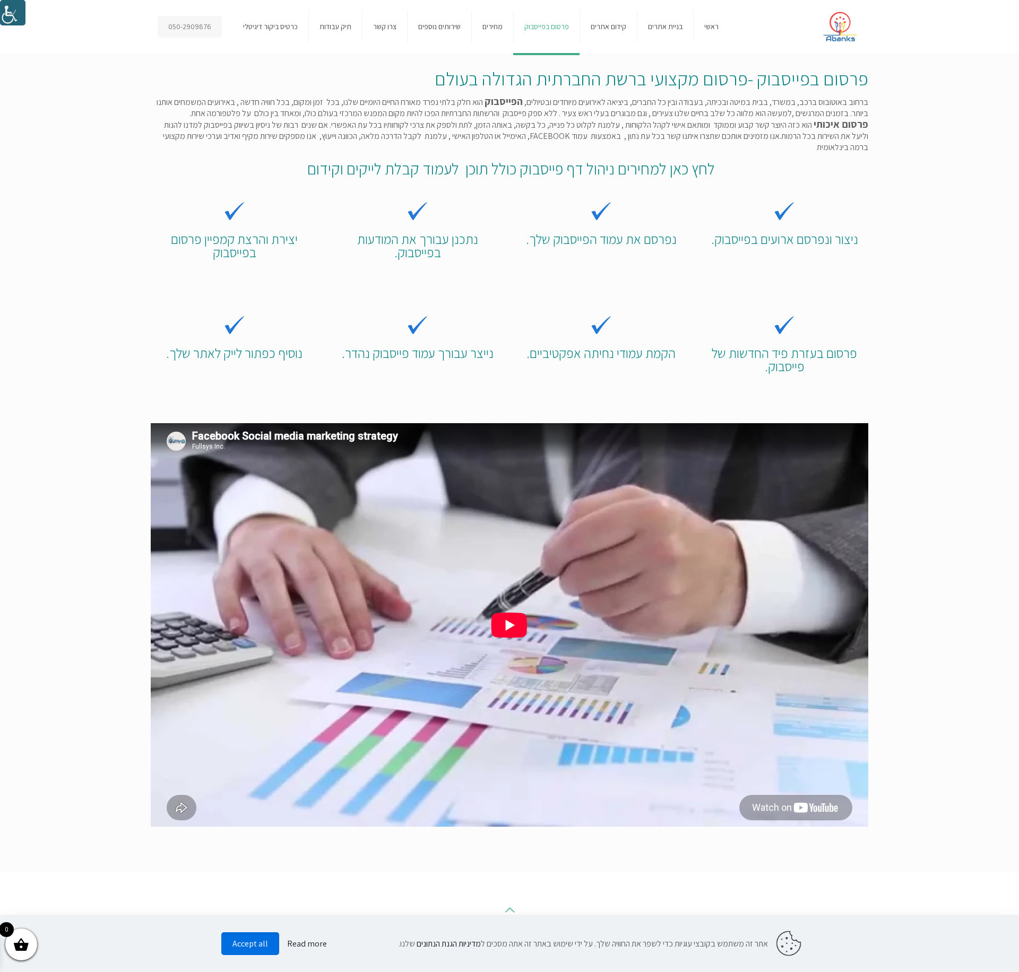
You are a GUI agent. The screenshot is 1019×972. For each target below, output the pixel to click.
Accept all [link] (250, 943)
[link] (12, 12)
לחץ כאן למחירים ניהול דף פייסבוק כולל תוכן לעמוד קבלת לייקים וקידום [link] (509, 168)
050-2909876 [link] (189, 26)
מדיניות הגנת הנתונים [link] (449, 943)
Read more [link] (307, 943)
